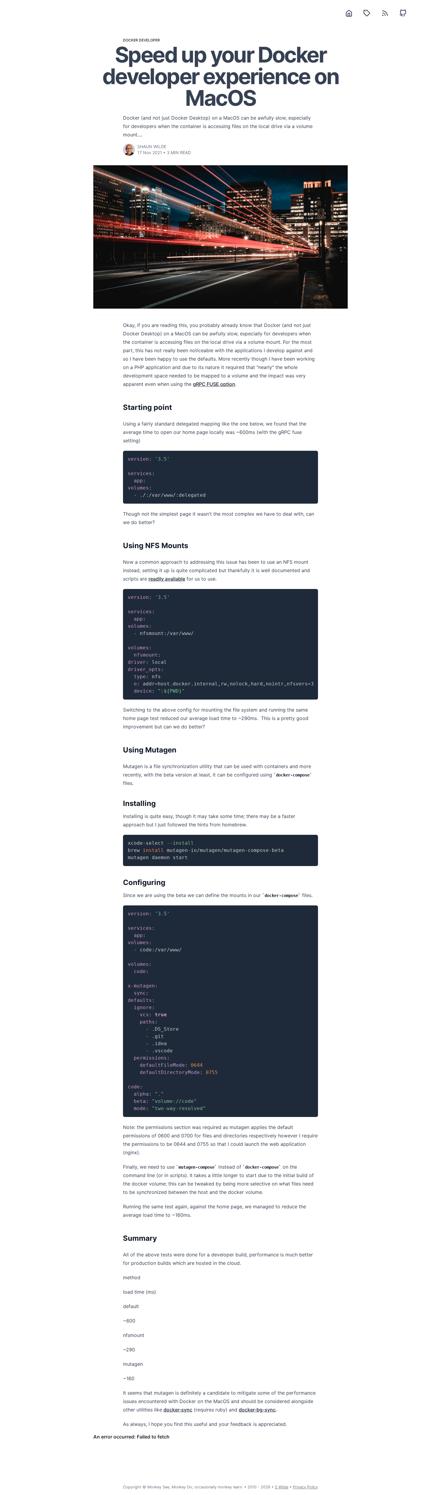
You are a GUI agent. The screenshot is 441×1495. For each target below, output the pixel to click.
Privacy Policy (305, 1487)
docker (130, 40)
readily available (166, 579)
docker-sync (178, 1410)
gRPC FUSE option (214, 384)
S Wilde (281, 1487)
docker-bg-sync (257, 1410)
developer (149, 40)
